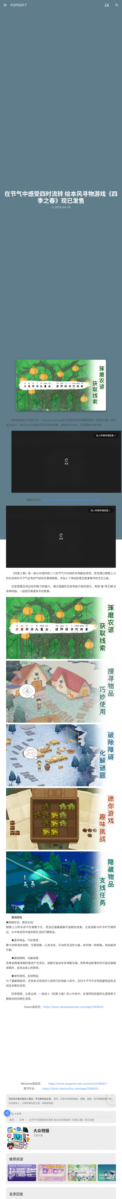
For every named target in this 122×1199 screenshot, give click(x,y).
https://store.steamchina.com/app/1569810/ (70, 1088)
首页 (12, 1119)
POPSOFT (18, 5)
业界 (19, 1113)
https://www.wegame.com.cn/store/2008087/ (77, 1083)
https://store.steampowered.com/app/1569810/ (73, 1007)
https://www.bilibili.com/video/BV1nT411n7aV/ (72, 500)
